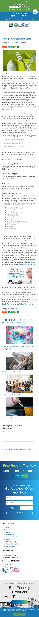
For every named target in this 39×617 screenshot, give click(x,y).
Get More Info (6, 564)
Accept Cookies (20, 614)
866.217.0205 (22, 14)
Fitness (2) (10, 217)
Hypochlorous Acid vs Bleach (11, 418)
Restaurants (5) (12, 229)
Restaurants (14, 309)
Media (8, 539)
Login (29, 449)
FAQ (23, 7)
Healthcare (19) (12, 224)
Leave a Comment (20, 43)
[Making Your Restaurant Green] (9, 47)
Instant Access (19, 475)
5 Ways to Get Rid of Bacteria (14, 139)
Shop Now (14, 7)
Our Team (9, 530)
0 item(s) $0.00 (22, 9)
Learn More (26, 610)
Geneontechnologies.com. (27, 264)
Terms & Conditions (13, 544)
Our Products (10, 534)
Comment (29, 445)
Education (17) (11, 210)
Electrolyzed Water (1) (14, 212)
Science (9, 532)
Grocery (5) (10, 219)
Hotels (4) (10, 226)
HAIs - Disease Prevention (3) (17, 222)
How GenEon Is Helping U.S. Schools (14, 395)
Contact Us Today (16, 278)
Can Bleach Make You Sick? (13, 143)
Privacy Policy (11, 541)
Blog (8, 35)
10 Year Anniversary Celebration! (18, 19)
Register (23, 449)
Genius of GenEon (12, 537)
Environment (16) (12, 214)
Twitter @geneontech (26, 304)
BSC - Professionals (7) (15, 207)
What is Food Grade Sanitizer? (14, 147)
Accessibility (10, 546)
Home (3, 35)
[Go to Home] (19, 25)
